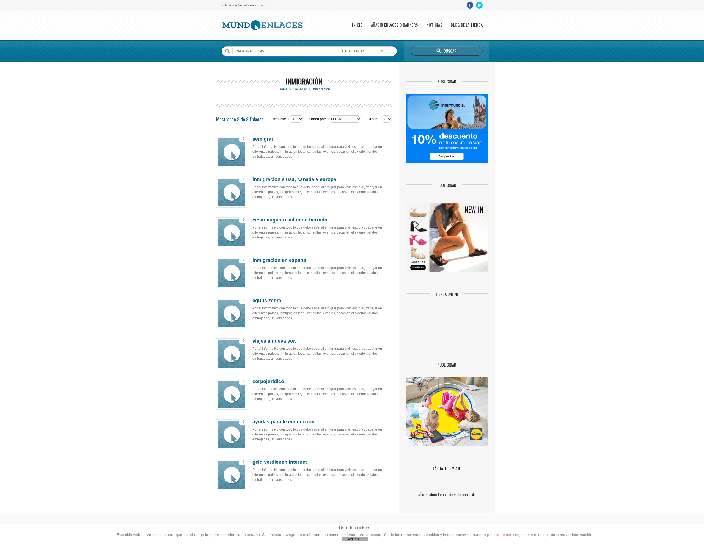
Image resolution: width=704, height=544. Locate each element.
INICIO (357, 24)
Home (283, 89)
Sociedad (300, 89)
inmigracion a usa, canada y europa (294, 179)
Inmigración (321, 89)
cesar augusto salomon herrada (289, 220)
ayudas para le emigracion (283, 421)
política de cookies (503, 534)
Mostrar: (279, 119)
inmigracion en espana (279, 260)
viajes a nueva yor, (274, 341)
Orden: (373, 119)
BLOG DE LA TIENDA (467, 24)
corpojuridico (268, 381)
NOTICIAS (435, 24)
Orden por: (317, 119)
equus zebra (266, 300)
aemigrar (262, 139)
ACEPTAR (355, 539)
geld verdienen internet (279, 462)
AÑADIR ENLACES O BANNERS (394, 24)
